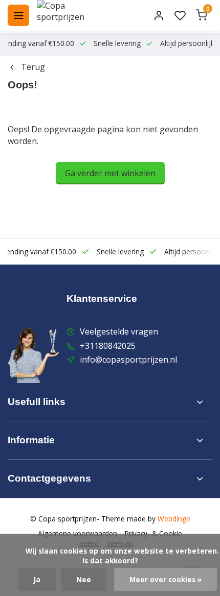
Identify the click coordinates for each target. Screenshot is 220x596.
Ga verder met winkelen (110, 173)
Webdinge (174, 518)
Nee (83, 579)
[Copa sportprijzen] (72, 15)
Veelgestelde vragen (119, 331)
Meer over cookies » (165, 579)
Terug (33, 67)
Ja (37, 579)
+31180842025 (108, 345)
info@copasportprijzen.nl (128, 359)
